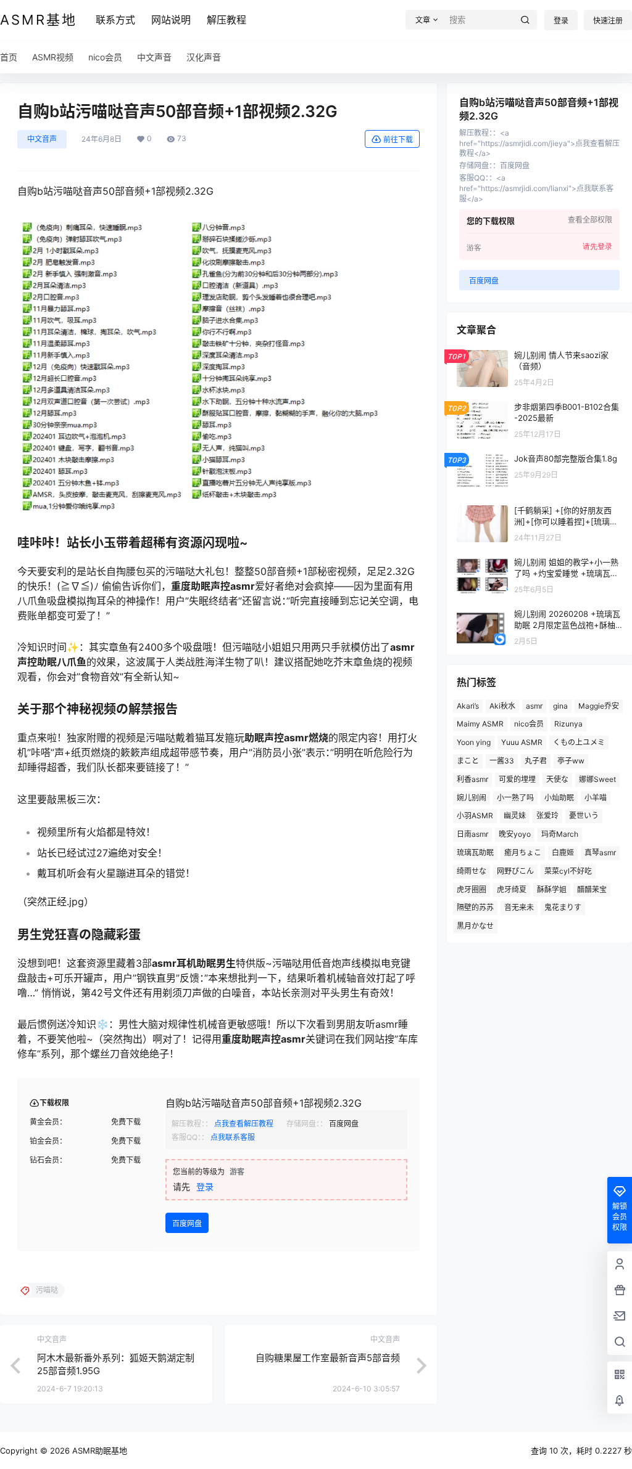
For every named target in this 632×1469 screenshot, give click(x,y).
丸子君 (536, 760)
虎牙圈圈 (471, 889)
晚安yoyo (515, 834)
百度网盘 (187, 1223)
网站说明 (171, 20)
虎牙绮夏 (511, 889)
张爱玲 (547, 815)
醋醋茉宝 (592, 889)
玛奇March (559, 834)
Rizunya (568, 723)
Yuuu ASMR (522, 742)
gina (560, 705)
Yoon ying (474, 742)
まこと (468, 760)
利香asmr (472, 779)
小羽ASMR (475, 815)
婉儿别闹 (471, 797)
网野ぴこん (515, 871)
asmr (534, 705)
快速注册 (608, 20)
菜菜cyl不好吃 (568, 871)
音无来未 (519, 907)
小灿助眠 (559, 797)
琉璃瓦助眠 (475, 852)
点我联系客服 (232, 1137)
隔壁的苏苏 (475, 907)
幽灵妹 (515, 815)
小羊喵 (595, 797)
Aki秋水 (502, 705)
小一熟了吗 (515, 797)
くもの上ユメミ (579, 742)
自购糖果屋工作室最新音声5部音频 (328, 1358)
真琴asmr (600, 852)
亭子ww (570, 760)
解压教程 (226, 20)
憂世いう (584, 815)
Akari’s (468, 705)
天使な (557, 779)
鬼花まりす (562, 907)
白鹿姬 (563, 852)
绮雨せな (471, 871)
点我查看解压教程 (243, 1123)
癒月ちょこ (522, 852)
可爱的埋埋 (517, 779)
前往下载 (398, 139)
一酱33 (501, 760)
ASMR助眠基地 (98, 1450)
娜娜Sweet (597, 779)
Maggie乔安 (598, 705)
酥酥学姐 (552, 889)
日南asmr (472, 834)
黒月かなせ (475, 925)
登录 (561, 20)
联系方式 (115, 20)
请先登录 (597, 246)
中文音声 (42, 139)
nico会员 (529, 723)
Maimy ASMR (480, 723)
